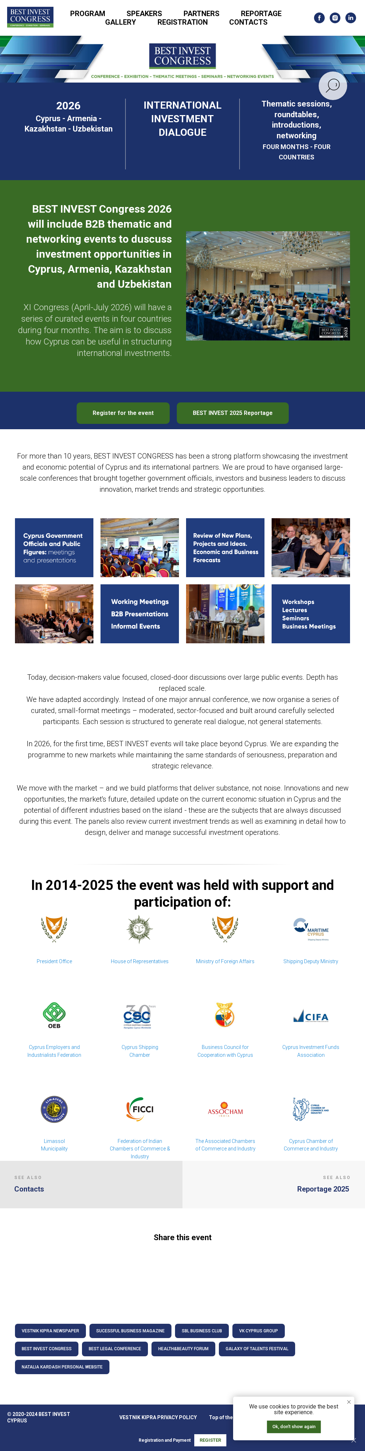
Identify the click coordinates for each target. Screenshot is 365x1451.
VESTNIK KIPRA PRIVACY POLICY (158, 1417)
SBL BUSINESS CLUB (202, 1330)
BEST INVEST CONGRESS (47, 1348)
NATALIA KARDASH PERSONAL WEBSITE (62, 1367)
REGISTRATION (183, 22)
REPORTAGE (261, 13)
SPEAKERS (144, 13)
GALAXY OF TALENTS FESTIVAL (257, 1348)
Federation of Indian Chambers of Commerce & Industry (140, 1148)
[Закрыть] (354, 1440)
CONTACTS (248, 22)
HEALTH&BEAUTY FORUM (183, 1348)
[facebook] (319, 18)
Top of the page (227, 1417)
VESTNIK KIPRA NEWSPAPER (50, 1330)
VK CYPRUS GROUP (258, 1330)
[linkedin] (350, 18)
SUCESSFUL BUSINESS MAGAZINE (130, 1330)
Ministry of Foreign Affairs (225, 961)
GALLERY (120, 22)
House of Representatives (140, 961)
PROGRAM (87, 13)
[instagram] (335, 18)
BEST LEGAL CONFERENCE (115, 1348)
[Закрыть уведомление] (349, 1402)
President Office (54, 961)
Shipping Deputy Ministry (310, 961)
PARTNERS (202, 13)
